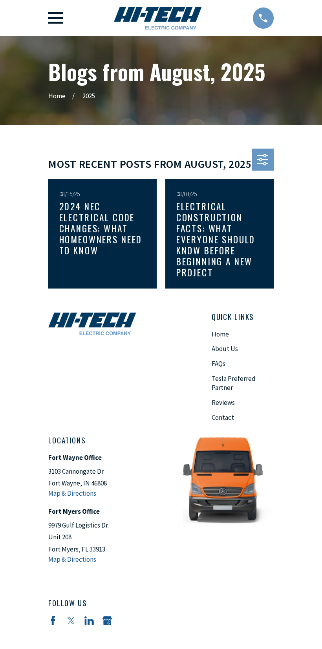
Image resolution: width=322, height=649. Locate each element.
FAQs (218, 363)
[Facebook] (53, 620)
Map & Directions (72, 493)
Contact (223, 417)
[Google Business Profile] (107, 620)
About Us (225, 348)
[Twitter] (71, 620)
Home (220, 334)
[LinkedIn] (89, 620)
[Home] (157, 18)
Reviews (223, 402)
